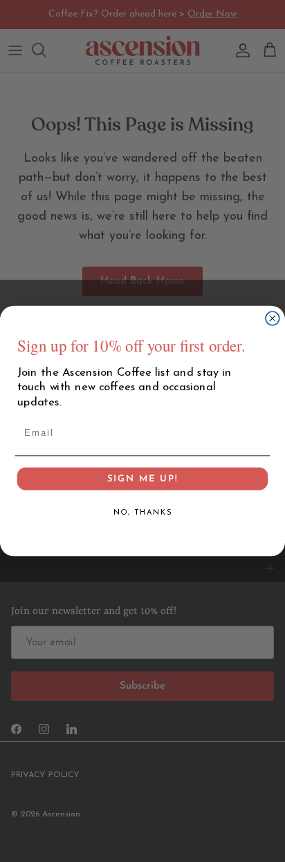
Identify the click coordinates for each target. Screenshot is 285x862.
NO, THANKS (142, 520)
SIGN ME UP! (142, 486)
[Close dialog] (272, 318)
